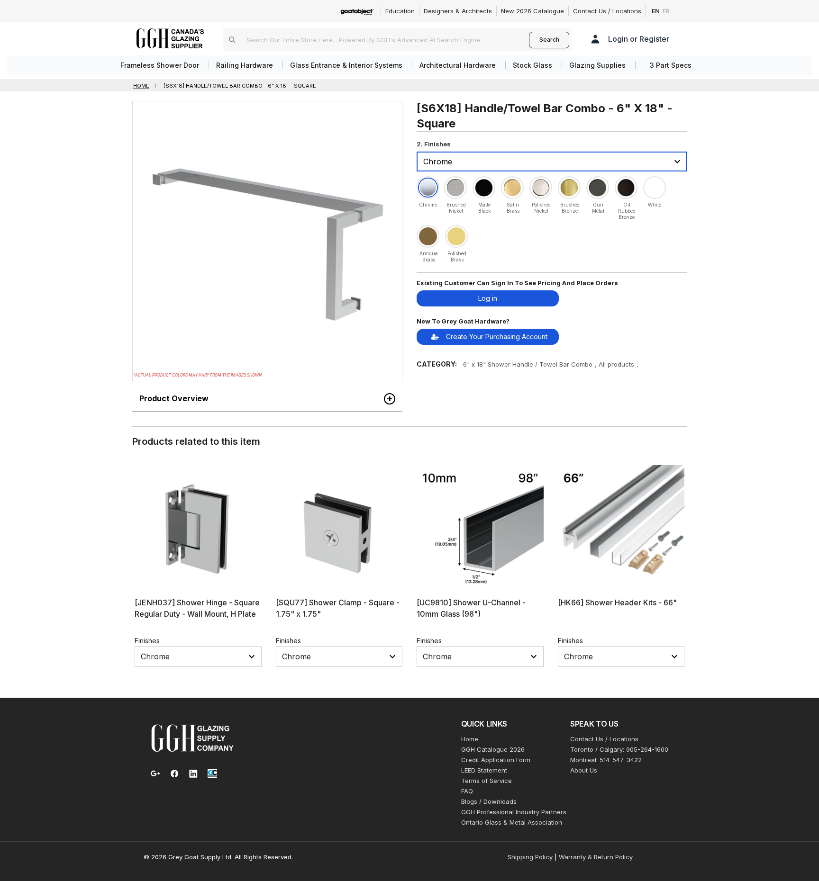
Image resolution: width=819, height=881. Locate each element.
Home (469, 739)
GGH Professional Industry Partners (513, 812)
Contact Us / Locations (607, 11)
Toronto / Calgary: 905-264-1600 (619, 749)
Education (400, 11)
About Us (583, 770)
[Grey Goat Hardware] (192, 737)
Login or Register (638, 39)
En (656, 11)
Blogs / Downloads (489, 801)
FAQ (467, 791)
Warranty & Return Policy (596, 857)
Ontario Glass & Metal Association (511, 822)
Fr (666, 11)
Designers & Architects (458, 11)
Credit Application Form (495, 760)
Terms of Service (486, 780)
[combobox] (376, 39)
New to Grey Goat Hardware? (463, 321)
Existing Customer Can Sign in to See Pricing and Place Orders (517, 283)
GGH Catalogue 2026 (493, 749)
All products (616, 364)
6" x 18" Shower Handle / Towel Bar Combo (527, 364)
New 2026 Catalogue (532, 11)
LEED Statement (484, 770)
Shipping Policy (530, 857)
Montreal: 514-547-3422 (606, 760)
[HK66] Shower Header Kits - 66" (617, 602)
